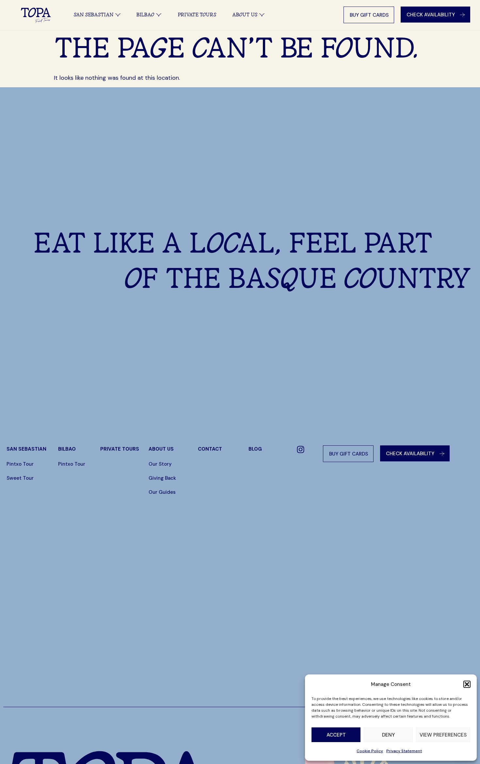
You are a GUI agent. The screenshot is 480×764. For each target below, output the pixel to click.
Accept (336, 735)
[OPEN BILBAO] (158, 15)
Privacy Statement (404, 751)
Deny (388, 735)
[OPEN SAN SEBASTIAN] (117, 15)
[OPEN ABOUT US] (261, 15)
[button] (467, 684)
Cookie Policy (370, 751)
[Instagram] (300, 449)
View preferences (443, 735)
